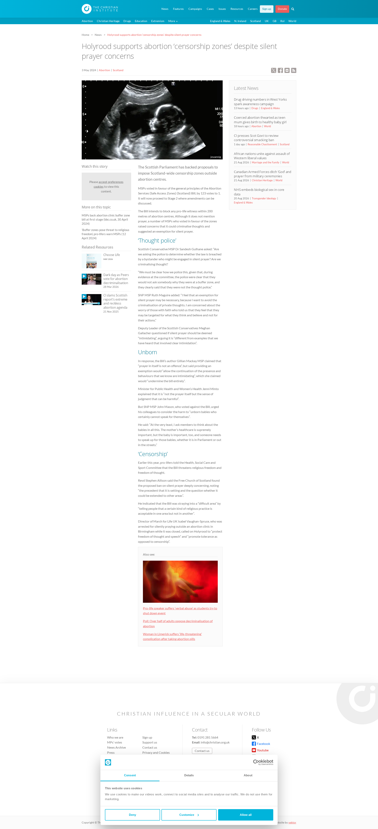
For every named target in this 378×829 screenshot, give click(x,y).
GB (274, 21)
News (164, 8)
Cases (210, 8)
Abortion (87, 21)
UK (267, 21)
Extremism (157, 21)
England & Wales (220, 21)
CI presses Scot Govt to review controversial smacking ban (256, 137)
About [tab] (248, 775)
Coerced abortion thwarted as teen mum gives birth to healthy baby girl (260, 119)
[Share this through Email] (287, 70)
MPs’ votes (114, 742)
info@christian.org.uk (215, 742)
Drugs (127, 21)
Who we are (115, 737)
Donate (282, 8)
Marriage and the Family (265, 162)
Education (141, 21)
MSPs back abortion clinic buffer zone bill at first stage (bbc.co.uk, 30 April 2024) (106, 219)
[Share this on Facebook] (280, 70)
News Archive (116, 747)
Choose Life (111, 255)
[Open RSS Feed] (293, 70)
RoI (282, 21)
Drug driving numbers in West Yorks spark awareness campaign (260, 101)
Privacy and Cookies (156, 752)
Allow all (246, 814)
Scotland (255, 21)
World (292, 21)
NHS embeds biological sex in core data (259, 191)
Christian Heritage (108, 21)
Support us (149, 742)
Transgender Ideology (264, 198)
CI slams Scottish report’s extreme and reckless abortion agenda (115, 301)
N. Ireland (240, 21)
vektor (292, 822)
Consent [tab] (130, 775)
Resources (237, 8)
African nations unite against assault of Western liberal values (262, 155)
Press (111, 752)
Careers (253, 8)
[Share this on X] (273, 70)
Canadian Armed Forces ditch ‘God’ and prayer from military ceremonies (262, 173)
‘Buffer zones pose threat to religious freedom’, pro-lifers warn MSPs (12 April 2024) (105, 234)
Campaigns (195, 8)
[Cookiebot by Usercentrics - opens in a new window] (256, 762)
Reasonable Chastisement (262, 144)
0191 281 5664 (207, 737)
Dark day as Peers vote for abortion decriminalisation (116, 279)
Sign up (266, 8)
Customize (186, 814)
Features (178, 8)
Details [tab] (189, 775)
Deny (132, 814)
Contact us (149, 747)
